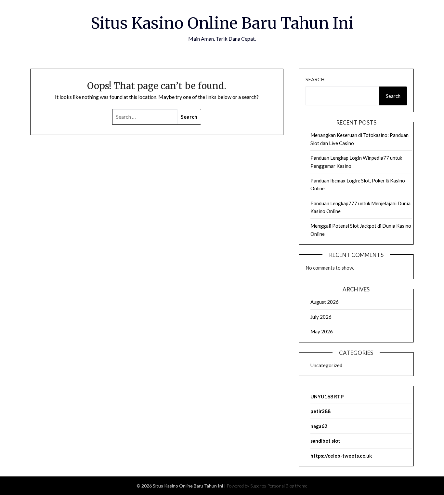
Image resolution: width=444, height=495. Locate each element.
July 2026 (321, 317)
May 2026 (321, 331)
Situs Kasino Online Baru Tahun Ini (222, 23)
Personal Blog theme (287, 485)
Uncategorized (326, 365)
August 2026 (324, 302)
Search (315, 79)
